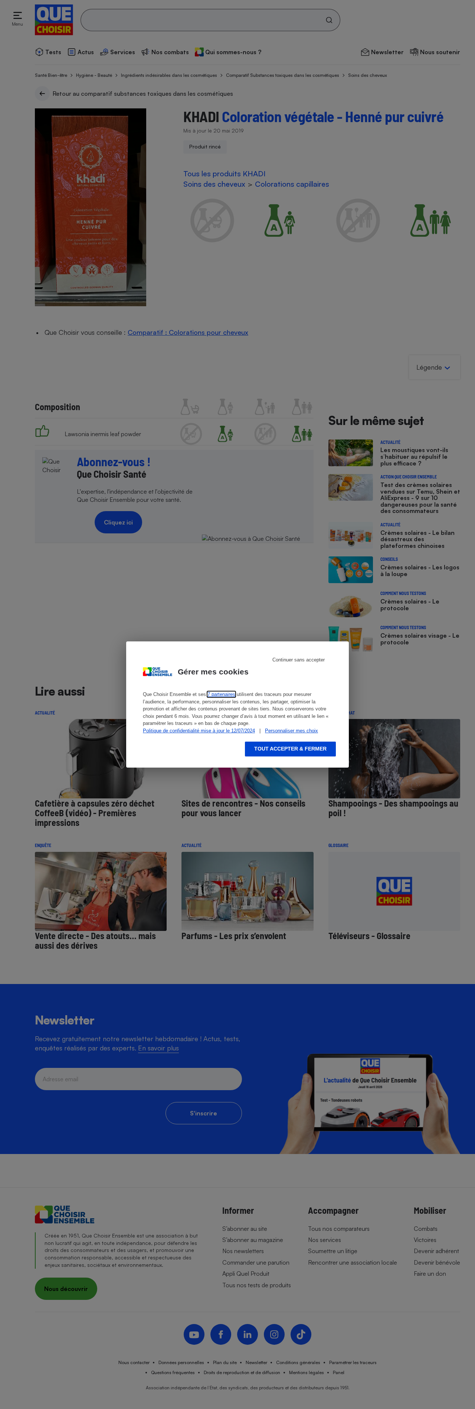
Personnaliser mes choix (291, 730)
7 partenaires (221, 694)
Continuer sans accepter (298, 660)
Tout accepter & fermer (290, 749)
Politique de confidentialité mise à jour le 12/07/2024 (199, 730)
